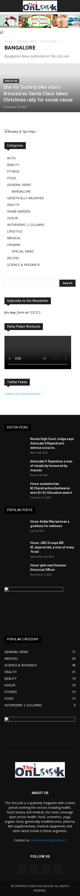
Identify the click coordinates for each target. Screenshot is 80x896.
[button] (74, 6)
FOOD (11, 178)
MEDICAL (14, 238)
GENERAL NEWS (26, 41)
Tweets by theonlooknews (22, 393)
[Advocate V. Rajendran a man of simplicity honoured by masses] (15, 467)
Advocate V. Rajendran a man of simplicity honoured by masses (51, 466)
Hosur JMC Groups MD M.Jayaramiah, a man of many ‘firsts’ (52, 547)
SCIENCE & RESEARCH (23, 265)
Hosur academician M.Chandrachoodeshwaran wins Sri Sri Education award (51, 488)
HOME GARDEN (18, 211)
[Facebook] (22, 869)
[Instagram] (34, 869)
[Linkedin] (46, 869)
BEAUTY (13, 165)
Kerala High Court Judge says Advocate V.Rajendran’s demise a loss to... (52, 443)
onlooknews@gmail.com (48, 840)
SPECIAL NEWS (23, 251)
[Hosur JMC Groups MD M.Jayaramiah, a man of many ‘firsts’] (15, 548)
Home (8, 41)
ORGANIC (14, 245)
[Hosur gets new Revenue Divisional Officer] (15, 571)
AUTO (11, 158)
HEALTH (13, 205)
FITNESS (13, 171)
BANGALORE (11, 81)
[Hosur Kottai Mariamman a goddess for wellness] (15, 527)
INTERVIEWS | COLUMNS (25, 225)
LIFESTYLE (14, 231)
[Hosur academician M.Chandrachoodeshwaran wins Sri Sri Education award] (15, 489)
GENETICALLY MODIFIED (25, 198)
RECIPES (13, 258)
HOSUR (12, 218)
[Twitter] (58, 869)
